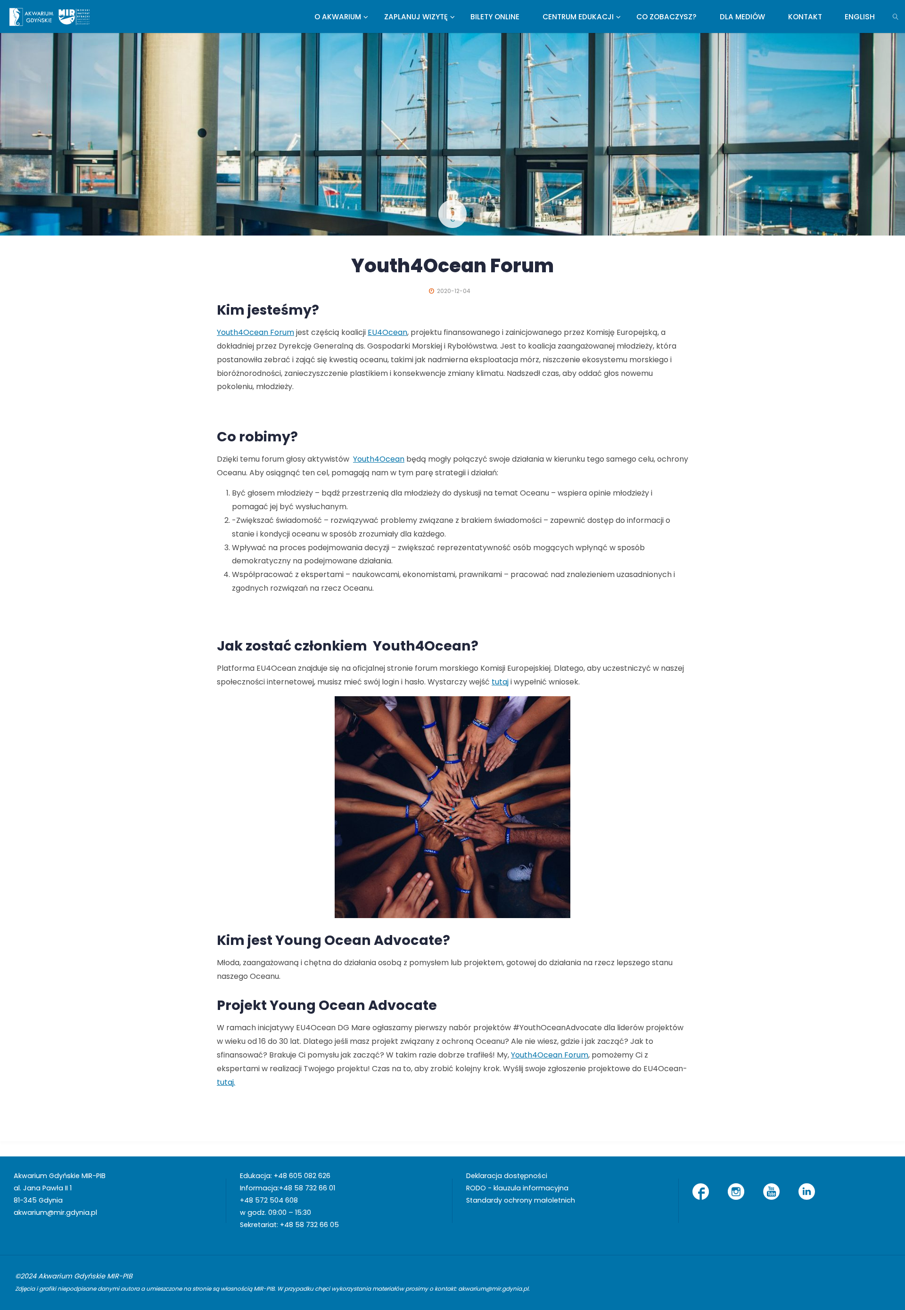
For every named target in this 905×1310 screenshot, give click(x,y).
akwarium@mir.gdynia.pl (55, 1212)
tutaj (500, 681)
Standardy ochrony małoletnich (520, 1200)
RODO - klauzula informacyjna (517, 1188)
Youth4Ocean (378, 459)
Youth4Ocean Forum (255, 332)
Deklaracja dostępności (506, 1175)
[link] (896, 16)
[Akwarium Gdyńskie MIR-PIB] (49, 16)
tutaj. (226, 1082)
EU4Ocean (387, 332)
